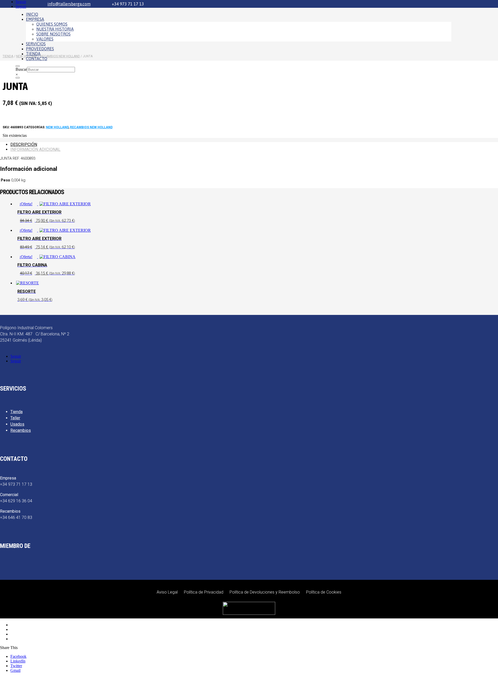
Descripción (23, 144)
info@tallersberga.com (69, 4)
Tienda (33, 53)
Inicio (32, 14)
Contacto (36, 58)
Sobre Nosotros (53, 34)
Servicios (36, 43)
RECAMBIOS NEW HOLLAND (91, 127)
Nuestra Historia (55, 29)
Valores (44, 39)
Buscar (21, 69)
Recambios (20, 430)
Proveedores (40, 48)
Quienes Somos (51, 24)
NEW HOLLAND (57, 127)
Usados (17, 424)
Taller (15, 417)
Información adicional (35, 149)
